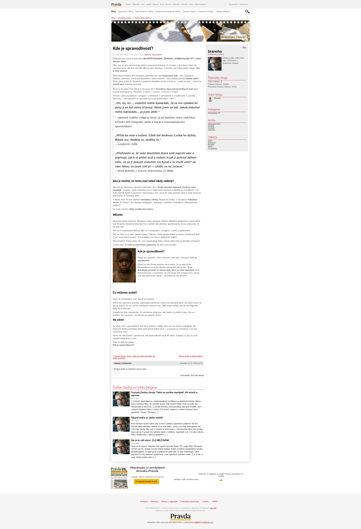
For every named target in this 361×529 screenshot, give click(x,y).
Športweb (136, 4)
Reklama (154, 501)
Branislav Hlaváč (124, 18)
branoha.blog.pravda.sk (216, 54)
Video (191, 4)
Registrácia (233, 4)
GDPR (214, 501)
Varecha (168, 4)
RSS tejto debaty (197, 375)
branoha (148, 55)
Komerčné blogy (205, 11)
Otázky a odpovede (169, 501)
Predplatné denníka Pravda (146, 482)
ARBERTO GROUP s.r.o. (203, 522)
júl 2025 (211, 126)
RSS (244, 48)
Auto (143, 4)
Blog (113, 11)
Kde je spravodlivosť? (143, 18)
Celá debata (185, 375)
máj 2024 (211, 130)
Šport (210, 146)
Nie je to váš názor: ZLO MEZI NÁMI (150, 440)
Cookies (205, 501)
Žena (162, 4)
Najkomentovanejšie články (167, 11)
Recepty (211, 145)
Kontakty (144, 501)
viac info (213, 508)
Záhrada (176, 4)
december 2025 (214, 124)
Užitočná (184, 4)
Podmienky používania (189, 501)
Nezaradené (157, 55)
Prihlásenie (243, 4)
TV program (212, 148)
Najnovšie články (125, 11)
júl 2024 (211, 128)
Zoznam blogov (189, 11)
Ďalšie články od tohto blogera (135, 387)
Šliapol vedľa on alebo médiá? (190, 356)
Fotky (210, 141)
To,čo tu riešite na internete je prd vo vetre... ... (131, 369)
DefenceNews (200, 4)
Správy (128, 4)
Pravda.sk (212, 143)
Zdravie (155, 4)
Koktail (148, 4)
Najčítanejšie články (144, 11)
